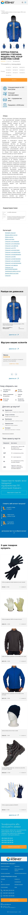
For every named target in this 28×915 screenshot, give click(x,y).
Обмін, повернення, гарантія (19, 869)
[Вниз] (14, 47)
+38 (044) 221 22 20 (7, 838)
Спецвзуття (17, 879)
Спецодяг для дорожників (12, 261)
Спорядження (18, 881)
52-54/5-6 (15, 70)
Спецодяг (8, 275)
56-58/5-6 (8, 72)
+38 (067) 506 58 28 (7, 840)
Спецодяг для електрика (12, 250)
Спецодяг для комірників (12, 243)
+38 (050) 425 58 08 (7, 842)
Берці (16, 887)
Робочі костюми (9, 239)
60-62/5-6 (22, 72)
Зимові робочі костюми (11, 273)
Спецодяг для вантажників (13, 258)
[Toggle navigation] (25, 2)
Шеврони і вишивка (5, 884)
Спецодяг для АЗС (10, 256)
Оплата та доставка (5, 873)
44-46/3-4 (8, 67)
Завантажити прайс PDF (14, 492)
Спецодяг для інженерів (12, 241)
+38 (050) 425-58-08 (8, 895)
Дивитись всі (12, 334)
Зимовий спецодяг (10, 233)
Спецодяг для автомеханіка (13, 254)
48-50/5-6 (22, 67)
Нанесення (17, 866)
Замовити (14, 79)
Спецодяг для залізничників (13, 263)
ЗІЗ (1, 881)
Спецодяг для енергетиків (12, 252)
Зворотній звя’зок (14, 900)
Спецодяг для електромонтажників (11, 268)
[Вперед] (16, 374)
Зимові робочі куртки (11, 235)
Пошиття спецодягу (5, 866)
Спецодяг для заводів (11, 265)
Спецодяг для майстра (11, 245)
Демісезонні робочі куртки (12, 271)
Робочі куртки (9, 237)
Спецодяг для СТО (10, 248)
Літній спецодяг (4, 887)
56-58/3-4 (22, 70)
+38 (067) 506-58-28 (8, 893)
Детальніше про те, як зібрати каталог (14, 531)
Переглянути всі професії (8, 433)
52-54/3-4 (8, 70)
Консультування (4, 868)
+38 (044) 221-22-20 (8, 890)
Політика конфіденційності (20, 873)
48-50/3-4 (15, 67)
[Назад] (12, 374)
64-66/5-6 (8, 75)
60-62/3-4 (15, 72)
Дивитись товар (14, 363)
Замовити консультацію (14, 846)
